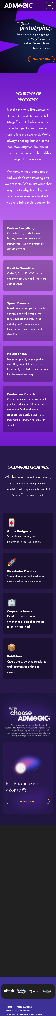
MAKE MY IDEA (41, 59)
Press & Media (24, 1007)
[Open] (49, 5)
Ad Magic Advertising (18, 1010)
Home (9, 1007)
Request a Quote (27, 801)
